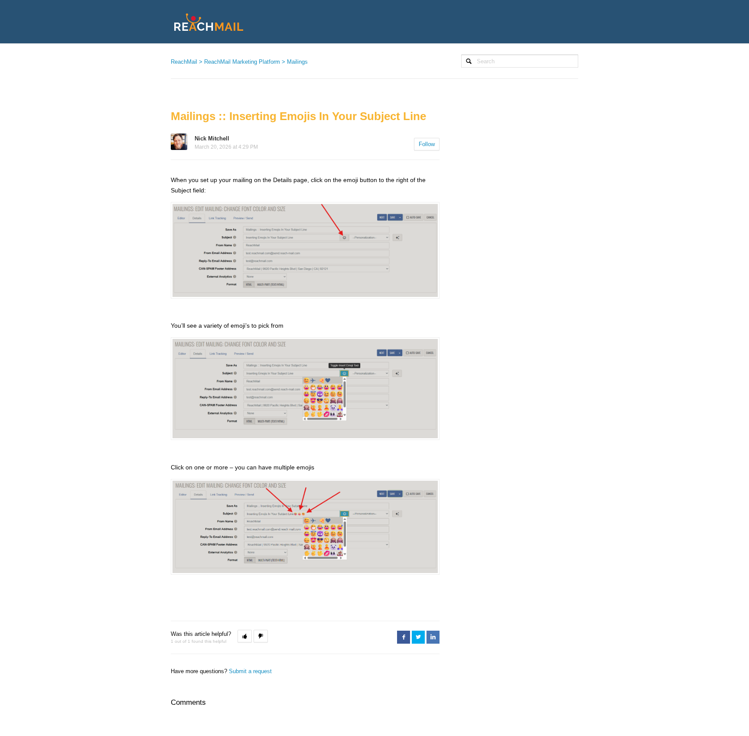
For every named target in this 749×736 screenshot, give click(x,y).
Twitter (418, 637)
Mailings (297, 62)
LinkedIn (433, 637)
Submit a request (250, 671)
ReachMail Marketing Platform (242, 62)
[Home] (209, 21)
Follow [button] (427, 144)
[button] (245, 636)
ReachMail (184, 62)
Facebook (403, 637)
